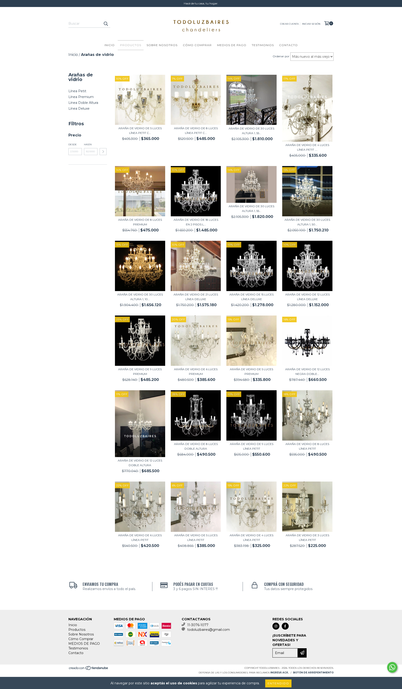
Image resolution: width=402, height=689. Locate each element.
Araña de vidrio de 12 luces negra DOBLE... (307, 371)
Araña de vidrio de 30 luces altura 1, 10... (140, 297)
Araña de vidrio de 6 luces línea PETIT (140, 537)
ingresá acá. (279, 672)
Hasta (88, 144)
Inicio (109, 45)
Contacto (288, 45)
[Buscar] (105, 23)
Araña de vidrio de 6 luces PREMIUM (196, 371)
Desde (72, 144)
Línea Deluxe (79, 108)
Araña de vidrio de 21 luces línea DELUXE (196, 297)
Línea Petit (77, 91)
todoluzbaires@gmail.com (208, 630)
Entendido (278, 683)
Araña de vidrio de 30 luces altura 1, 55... (251, 131)
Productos (130, 45)
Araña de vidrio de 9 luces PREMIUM (140, 371)
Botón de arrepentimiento (313, 672)
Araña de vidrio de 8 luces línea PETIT (307, 446)
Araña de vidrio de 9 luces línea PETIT (251, 446)
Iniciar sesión (311, 23)
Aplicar (103, 151)
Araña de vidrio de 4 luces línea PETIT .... (307, 147)
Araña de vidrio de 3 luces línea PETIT (307, 537)
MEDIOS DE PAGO (231, 45)
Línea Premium (81, 97)
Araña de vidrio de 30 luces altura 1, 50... (307, 222)
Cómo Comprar (197, 45)
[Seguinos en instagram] (275, 626)
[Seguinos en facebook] (285, 626)
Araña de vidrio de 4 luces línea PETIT (251, 537)
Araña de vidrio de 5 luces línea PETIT (196, 537)
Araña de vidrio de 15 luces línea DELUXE (251, 297)
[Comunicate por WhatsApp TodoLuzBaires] (392, 667)
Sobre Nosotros (162, 45)
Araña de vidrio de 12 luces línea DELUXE (307, 297)
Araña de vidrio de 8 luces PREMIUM (140, 222)
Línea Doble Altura (83, 103)
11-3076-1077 (197, 625)
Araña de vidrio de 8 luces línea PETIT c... (196, 130)
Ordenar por (281, 56)
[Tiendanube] (88, 669)
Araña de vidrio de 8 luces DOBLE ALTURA (196, 446)
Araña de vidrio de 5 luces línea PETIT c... (140, 130)
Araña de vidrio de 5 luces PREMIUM (251, 371)
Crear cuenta (289, 23)
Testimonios (263, 45)
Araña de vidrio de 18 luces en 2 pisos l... (196, 222)
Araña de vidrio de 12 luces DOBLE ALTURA (140, 463)
